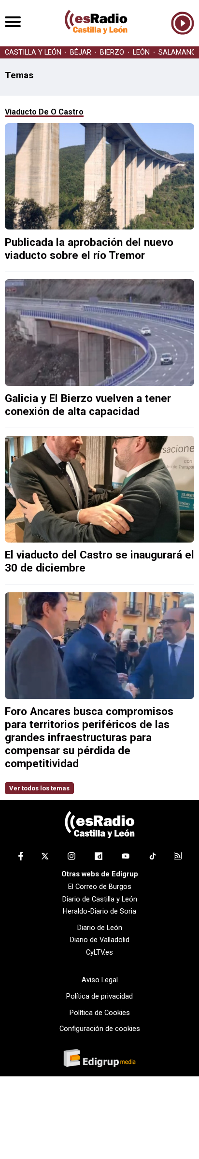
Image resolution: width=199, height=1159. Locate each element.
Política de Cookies (100, 1012)
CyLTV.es (99, 952)
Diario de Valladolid (99, 939)
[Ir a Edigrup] (99, 1059)
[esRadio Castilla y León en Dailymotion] (98, 858)
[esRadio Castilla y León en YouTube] (125, 858)
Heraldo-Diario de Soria (99, 911)
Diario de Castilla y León (99, 899)
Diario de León (99, 927)
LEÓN (141, 52)
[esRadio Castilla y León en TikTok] (152, 858)
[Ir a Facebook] (20, 858)
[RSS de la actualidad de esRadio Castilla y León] (178, 857)
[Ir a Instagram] (71, 858)
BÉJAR (80, 52)
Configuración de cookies (99, 1028)
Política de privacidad (99, 996)
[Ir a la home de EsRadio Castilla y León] (96, 41)
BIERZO (112, 52)
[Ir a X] (45, 858)
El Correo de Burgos (99, 886)
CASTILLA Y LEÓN (33, 52)
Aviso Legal (100, 979)
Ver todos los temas (39, 788)
